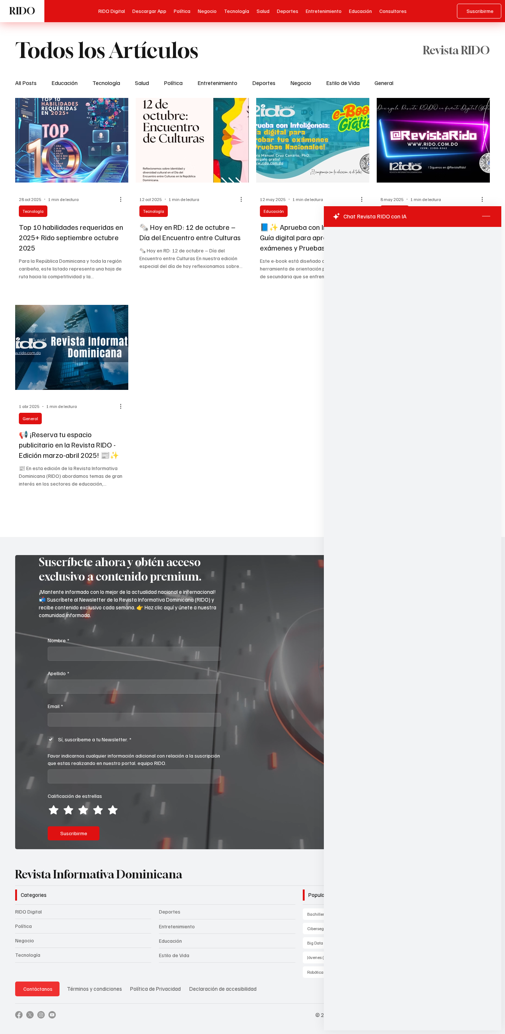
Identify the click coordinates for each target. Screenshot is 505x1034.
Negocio (300, 82)
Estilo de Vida (343, 82)
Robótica (320, 972)
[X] (30, 1014)
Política (173, 82)
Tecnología (106, 82)
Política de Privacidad (156, 988)
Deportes (263, 82)
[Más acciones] (123, 199)
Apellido (58, 673)
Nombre (58, 640)
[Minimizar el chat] (486, 216)
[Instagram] (41, 1014)
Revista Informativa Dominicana (98, 874)
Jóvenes (319, 957)
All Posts (26, 82)
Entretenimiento (217, 82)
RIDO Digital (28, 911)
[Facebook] (19, 1014)
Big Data (320, 943)
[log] (412, 611)
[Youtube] (52, 1014)
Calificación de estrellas (75, 796)
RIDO (22, 11)
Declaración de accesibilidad (223, 988)
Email (55, 706)
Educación (64, 82)
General (383, 82)
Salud (142, 82)
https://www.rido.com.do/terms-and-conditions (418, 378)
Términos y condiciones (94, 988)
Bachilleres (324, 914)
